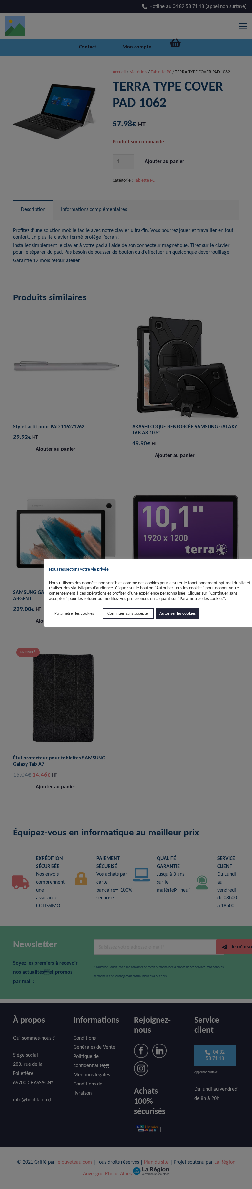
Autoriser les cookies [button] (177, 613)
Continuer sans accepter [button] (128, 613)
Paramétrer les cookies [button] (74, 613)
